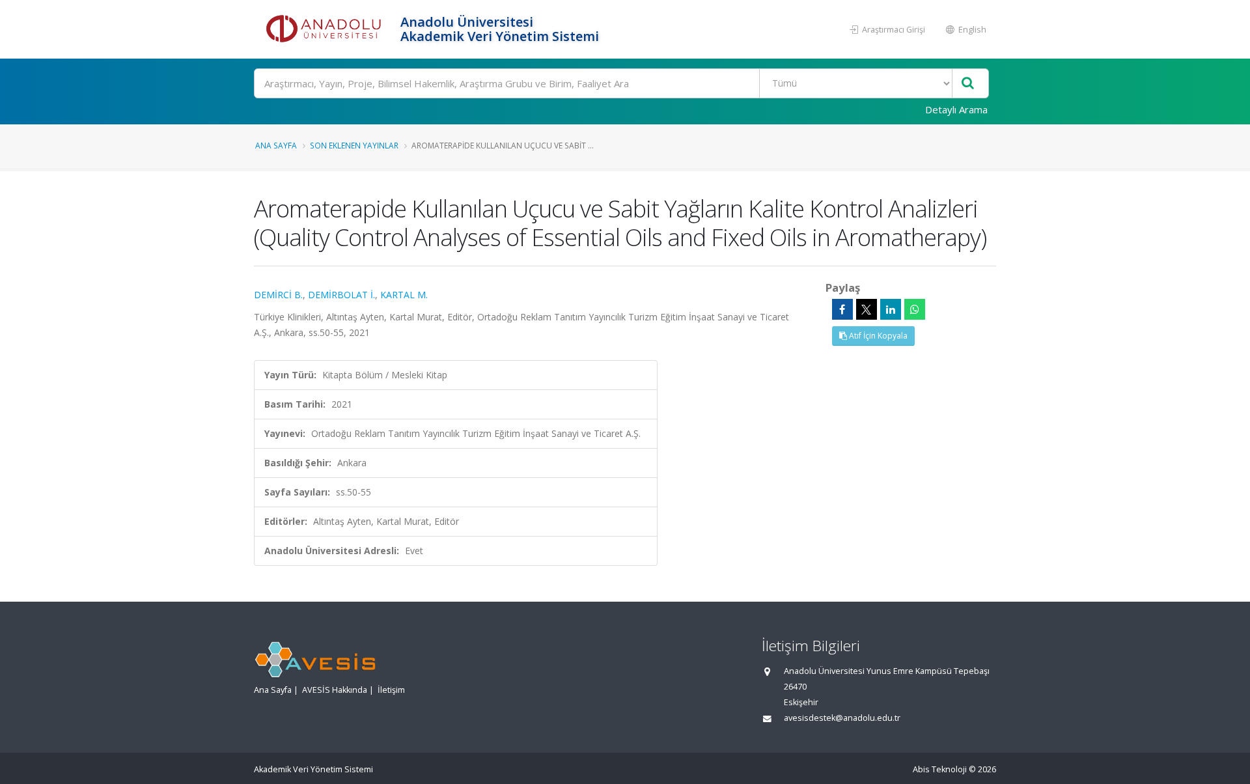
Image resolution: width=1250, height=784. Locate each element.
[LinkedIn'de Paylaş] (890, 309)
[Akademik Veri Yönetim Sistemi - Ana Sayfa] (325, 29)
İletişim (391, 689)
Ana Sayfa (276, 145)
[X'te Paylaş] (866, 309)
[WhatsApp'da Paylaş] (914, 309)
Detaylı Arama (956, 109)
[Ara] (967, 83)
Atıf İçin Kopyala (877, 335)
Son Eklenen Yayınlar (354, 145)
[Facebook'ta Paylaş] (842, 309)
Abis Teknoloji (940, 769)
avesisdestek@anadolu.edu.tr (842, 717)
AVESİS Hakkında (334, 689)
